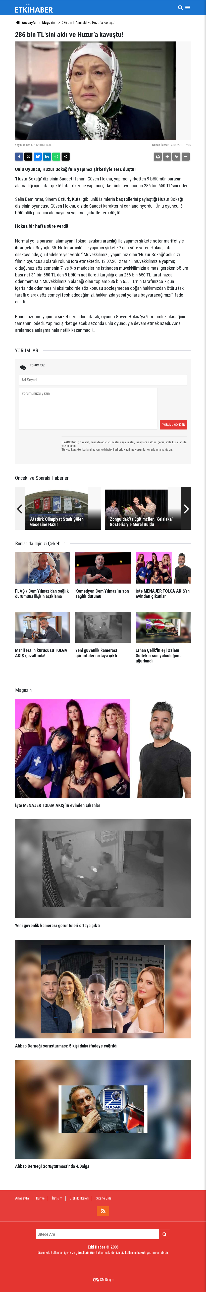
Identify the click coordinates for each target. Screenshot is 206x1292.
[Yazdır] (158, 157)
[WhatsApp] (56, 157)
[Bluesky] (38, 157)
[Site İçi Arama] (180, 7)
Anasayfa (28, 23)
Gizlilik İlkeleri (79, 1198)
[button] (167, 157)
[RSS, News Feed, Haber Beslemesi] (103, 1211)
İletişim (57, 1198)
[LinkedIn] (47, 157)
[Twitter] (28, 157)
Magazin (48, 23)
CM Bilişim (107, 1280)
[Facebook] (19, 157)
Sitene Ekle (104, 1198)
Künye (40, 1198)
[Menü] (187, 7)
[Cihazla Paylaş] (66, 157)
